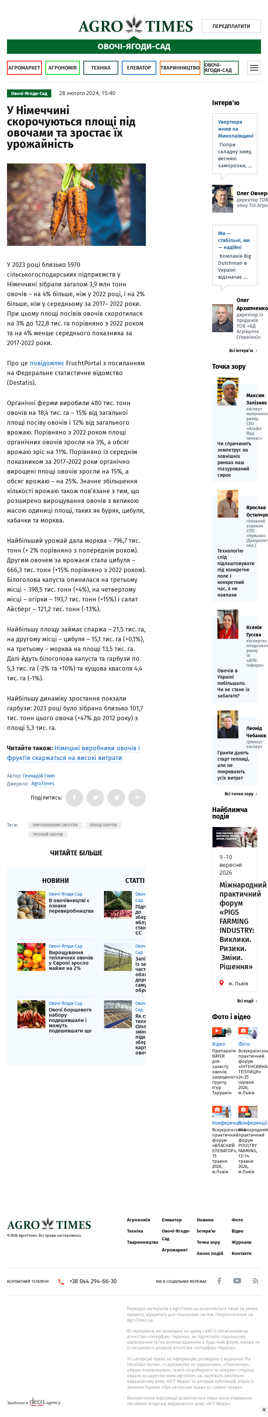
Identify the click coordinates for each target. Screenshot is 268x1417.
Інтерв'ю (206, 1231)
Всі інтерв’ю (241, 351)
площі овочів (103, 825)
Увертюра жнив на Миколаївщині (235, 129)
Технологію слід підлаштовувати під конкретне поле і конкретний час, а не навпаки (234, 573)
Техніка (101, 68)
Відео (238, 1231)
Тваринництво (180, 68)
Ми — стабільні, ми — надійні (234, 240)
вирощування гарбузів (55, 825)
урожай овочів (48, 834)
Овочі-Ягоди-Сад (218, 67)
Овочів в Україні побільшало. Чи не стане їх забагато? (233, 683)
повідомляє (47, 363)
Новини (205, 1219)
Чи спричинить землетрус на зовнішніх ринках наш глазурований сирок (234, 459)
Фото (237, 1219)
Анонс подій (210, 1253)
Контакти (242, 1253)
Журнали (242, 1242)
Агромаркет (24, 68)
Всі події (245, 1001)
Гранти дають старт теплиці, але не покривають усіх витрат (233, 765)
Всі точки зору (239, 794)
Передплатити (231, 26)
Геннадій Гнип (39, 776)
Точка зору (208, 1242)
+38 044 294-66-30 (93, 1281)
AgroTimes (42, 784)
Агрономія (63, 68)
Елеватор (139, 68)
